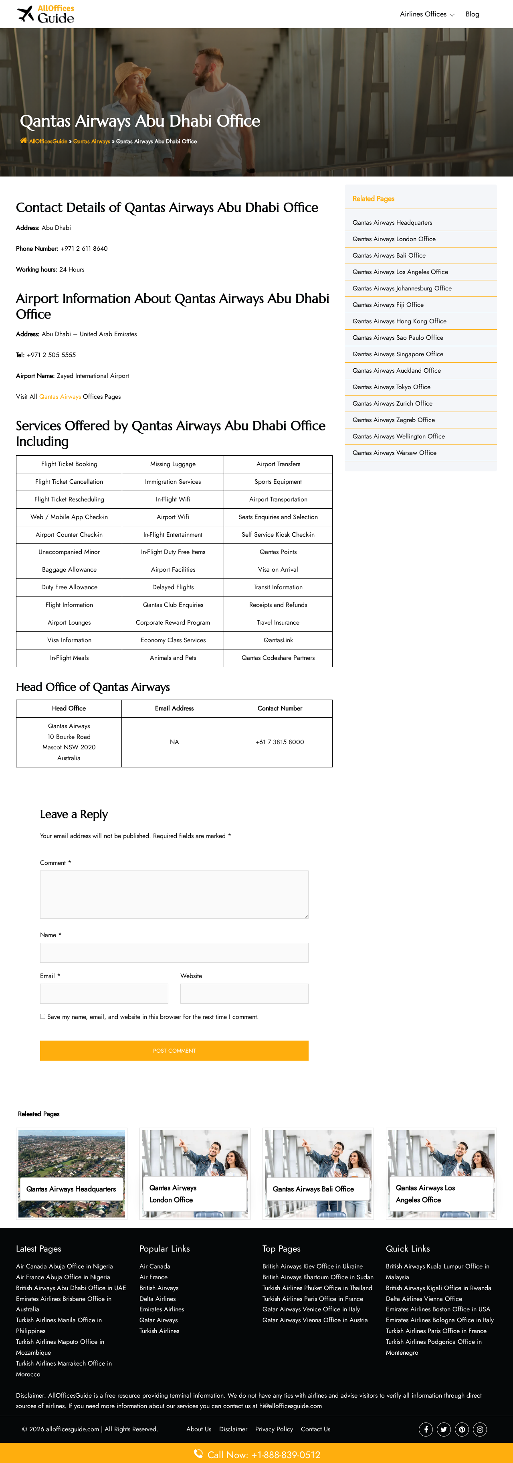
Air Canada (154, 1266)
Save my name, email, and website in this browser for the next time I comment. (153, 1016)
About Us (198, 1429)
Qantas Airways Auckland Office (397, 370)
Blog (472, 14)
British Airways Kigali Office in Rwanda (438, 1288)
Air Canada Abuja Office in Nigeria (64, 1266)
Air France (153, 1277)
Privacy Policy (274, 1429)
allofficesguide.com (72, 1429)
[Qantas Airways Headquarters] (71, 1173)
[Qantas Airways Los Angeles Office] (441, 1173)
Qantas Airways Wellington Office (399, 436)
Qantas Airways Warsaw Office (394, 452)
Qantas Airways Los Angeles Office (400, 271)
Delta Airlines (157, 1298)
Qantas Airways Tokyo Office (391, 387)
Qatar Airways (158, 1320)
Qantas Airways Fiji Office (388, 304)
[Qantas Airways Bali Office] (318, 1173)
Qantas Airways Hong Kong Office (399, 321)
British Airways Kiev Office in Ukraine (313, 1266)
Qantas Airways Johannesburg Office (402, 288)
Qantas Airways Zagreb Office (394, 419)
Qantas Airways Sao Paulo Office (398, 337)
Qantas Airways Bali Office (389, 255)
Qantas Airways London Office (394, 238)
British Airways (158, 1288)
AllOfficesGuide (48, 141)
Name (51, 934)
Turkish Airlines (159, 1330)
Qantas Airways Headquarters (392, 222)
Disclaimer (233, 1429)
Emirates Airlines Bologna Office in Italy (440, 1320)
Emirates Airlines (161, 1309)
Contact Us (315, 1429)
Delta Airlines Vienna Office (424, 1298)
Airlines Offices (423, 14)
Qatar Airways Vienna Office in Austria (315, 1320)
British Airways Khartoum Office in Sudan (318, 1277)
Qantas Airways (91, 141)
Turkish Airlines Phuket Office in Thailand (317, 1288)
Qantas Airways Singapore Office (398, 354)
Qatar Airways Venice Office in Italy (311, 1309)
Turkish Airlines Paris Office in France (313, 1298)
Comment (55, 862)
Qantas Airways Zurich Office (392, 403)
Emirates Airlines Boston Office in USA (438, 1309)
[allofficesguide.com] (46, 13)
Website (191, 975)
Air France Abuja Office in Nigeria (63, 1277)
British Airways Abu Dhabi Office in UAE (71, 1288)
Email (50, 975)
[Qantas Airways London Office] (195, 1173)
